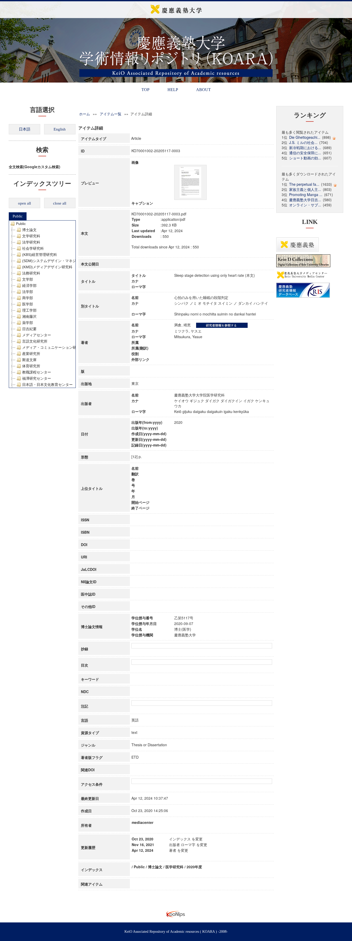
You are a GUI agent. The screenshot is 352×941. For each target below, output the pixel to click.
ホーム (84, 113)
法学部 (27, 292)
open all (24, 203)
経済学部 (29, 285)
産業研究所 (31, 354)
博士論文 (29, 230)
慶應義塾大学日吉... (305, 199)
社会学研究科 (33, 248)
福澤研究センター (36, 378)
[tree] (42, 304)
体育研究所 (31, 366)
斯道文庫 (29, 360)
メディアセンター (36, 335)
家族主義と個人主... (305, 189)
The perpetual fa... (304, 184)
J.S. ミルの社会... (303, 142)
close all (59, 203)
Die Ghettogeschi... (304, 137)
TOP (145, 89)
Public (18, 216)
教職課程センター (36, 372)
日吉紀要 (29, 329)
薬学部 (27, 323)
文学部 (27, 279)
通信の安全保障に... (305, 152)
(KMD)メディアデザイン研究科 (47, 267)
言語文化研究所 (34, 341)
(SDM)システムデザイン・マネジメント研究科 (60, 261)
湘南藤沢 (29, 316)
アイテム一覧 (110, 113)
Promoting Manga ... (305, 194)
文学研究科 (31, 236)
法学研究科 (31, 242)
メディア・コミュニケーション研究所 (52, 347)
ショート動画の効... (305, 157)
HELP (172, 89)
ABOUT (203, 89)
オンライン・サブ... (305, 204)
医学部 (27, 304)
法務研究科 (31, 273)
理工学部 (29, 310)
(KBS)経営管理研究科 (39, 255)
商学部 (27, 298)
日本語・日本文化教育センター (47, 385)
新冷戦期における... (305, 147)
